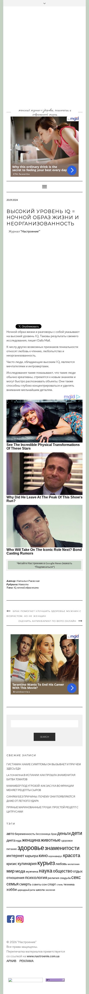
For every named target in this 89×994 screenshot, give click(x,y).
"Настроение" (30, 231)
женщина (31, 839)
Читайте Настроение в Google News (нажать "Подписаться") (44, 565)
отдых (78, 871)
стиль (60, 884)
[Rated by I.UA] (25, 979)
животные (50, 839)
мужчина (32, 871)
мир (10, 871)
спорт (52, 884)
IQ (15, 587)
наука (45, 871)
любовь (61, 864)
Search (44, 736)
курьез (46, 862)
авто (10, 833)
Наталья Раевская (28, 580)
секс (76, 877)
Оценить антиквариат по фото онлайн (47, 621)
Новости (23, 584)
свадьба (65, 878)
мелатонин (73, 864)
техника (69, 884)
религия (53, 878)
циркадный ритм (26, 889)
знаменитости (62, 848)
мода (20, 870)
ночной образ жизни (28, 587)
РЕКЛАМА (26, 961)
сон (44, 884)
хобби (11, 889)
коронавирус (55, 856)
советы (36, 884)
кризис (11, 864)
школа (40, 889)
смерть (25, 884)
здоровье (30, 847)
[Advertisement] (44, 60)
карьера (31, 856)
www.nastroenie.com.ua (43, 956)
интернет (15, 855)
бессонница (43, 834)
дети (76, 833)
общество (62, 870)
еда (18, 840)
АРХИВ (11, 961)
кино (43, 855)
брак (54, 834)
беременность (25, 834)
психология (36, 877)
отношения (15, 878)
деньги (64, 833)
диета (11, 840)
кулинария (27, 863)
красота (71, 855)
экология (50, 889)
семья (12, 883)
